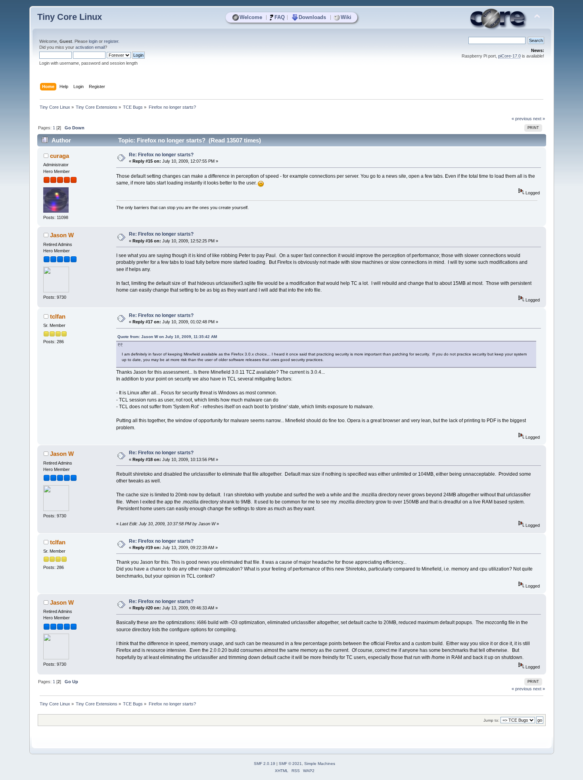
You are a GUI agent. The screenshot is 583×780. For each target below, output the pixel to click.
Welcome (251, 17)
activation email (90, 47)
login (93, 41)
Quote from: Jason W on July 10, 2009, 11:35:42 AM (167, 336)
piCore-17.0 (509, 56)
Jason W (62, 235)
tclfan (57, 316)
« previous (522, 118)
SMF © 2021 (290, 763)
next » (539, 118)
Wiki (346, 17)
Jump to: (491, 720)
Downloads (312, 17)
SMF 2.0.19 (264, 763)
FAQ (279, 17)
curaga (59, 155)
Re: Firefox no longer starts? (161, 155)
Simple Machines (319, 763)
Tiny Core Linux (69, 17)
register (111, 41)
